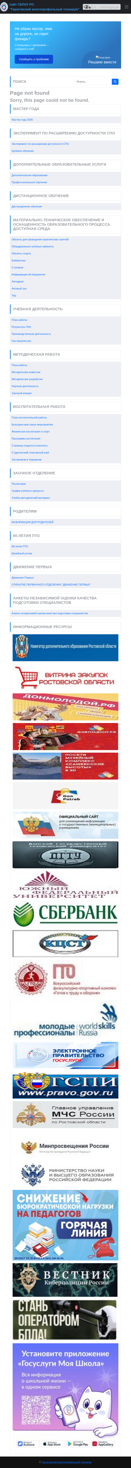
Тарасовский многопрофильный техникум (66, 1462)
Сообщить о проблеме (34, 59)
